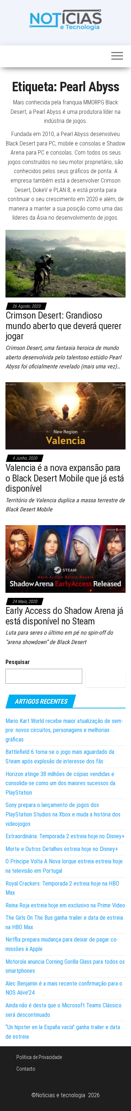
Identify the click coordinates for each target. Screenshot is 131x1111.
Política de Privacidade (39, 1057)
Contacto (25, 1069)
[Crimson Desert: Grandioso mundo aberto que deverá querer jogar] (65, 263)
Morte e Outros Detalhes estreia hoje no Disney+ (61, 849)
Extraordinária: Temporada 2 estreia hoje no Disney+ (65, 836)
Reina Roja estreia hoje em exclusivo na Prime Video (65, 905)
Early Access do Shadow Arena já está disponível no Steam (64, 616)
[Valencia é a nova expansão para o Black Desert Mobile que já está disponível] (65, 415)
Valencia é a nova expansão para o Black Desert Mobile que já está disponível (64, 478)
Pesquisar (17, 662)
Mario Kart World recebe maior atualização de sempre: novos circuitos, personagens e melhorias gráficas (64, 730)
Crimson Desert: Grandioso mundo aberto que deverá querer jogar (63, 325)
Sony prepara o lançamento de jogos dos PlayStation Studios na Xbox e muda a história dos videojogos (62, 814)
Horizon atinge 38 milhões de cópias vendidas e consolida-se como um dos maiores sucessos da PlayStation (60, 783)
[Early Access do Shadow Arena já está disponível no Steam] (65, 558)
